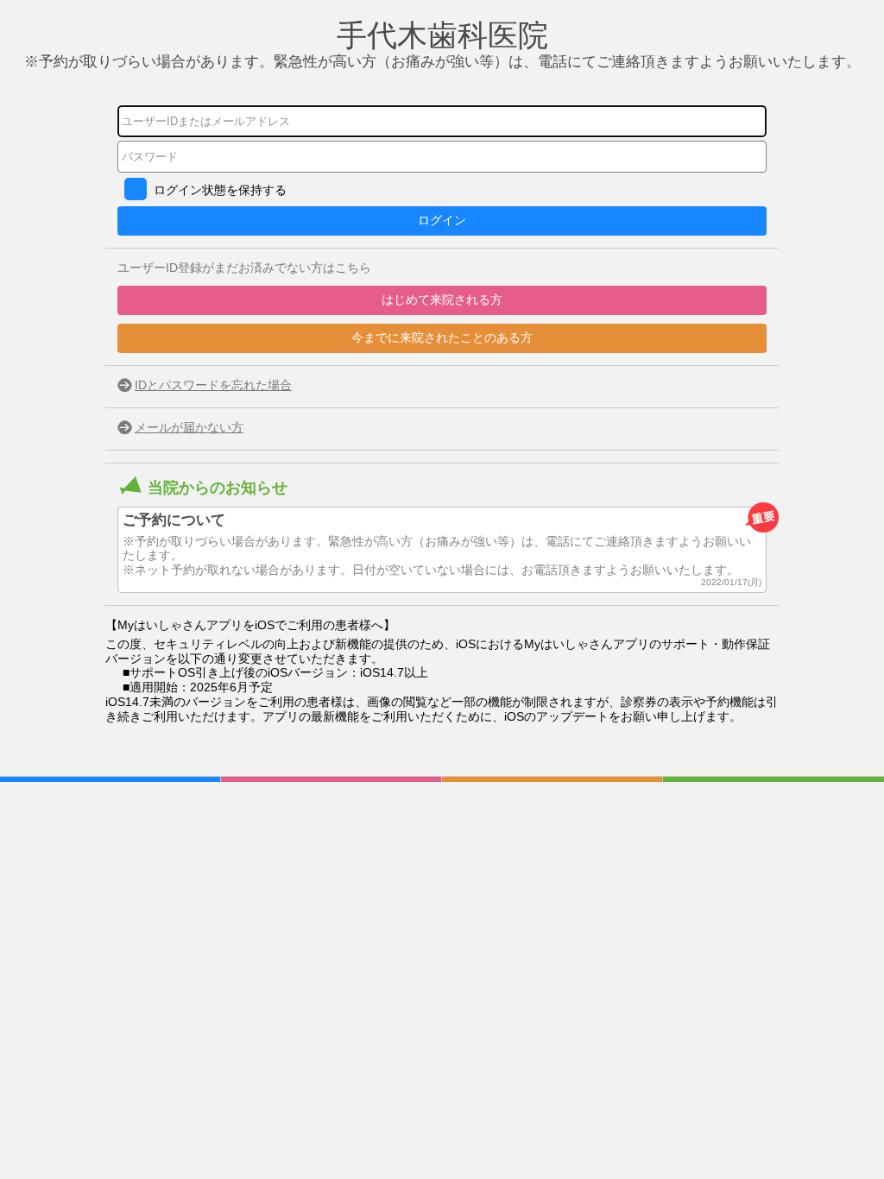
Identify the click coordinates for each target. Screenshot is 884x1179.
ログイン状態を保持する (220, 190)
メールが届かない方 (189, 427)
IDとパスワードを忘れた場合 (213, 385)
